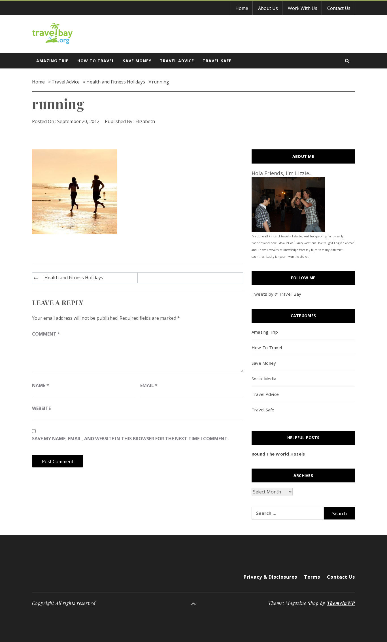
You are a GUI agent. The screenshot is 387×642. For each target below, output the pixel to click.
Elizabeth (145, 121)
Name (40, 385)
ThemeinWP (341, 603)
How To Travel (95, 60)
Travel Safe (217, 60)
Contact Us (338, 8)
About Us (268, 8)
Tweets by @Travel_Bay (276, 294)
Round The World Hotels (278, 454)
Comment (46, 334)
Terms (312, 577)
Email (149, 385)
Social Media (264, 378)
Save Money (137, 60)
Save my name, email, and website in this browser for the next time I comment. (130, 438)
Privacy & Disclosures (270, 577)
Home (241, 8)
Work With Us (302, 8)
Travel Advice (177, 60)
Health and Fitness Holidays (73, 277)
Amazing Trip (52, 60)
